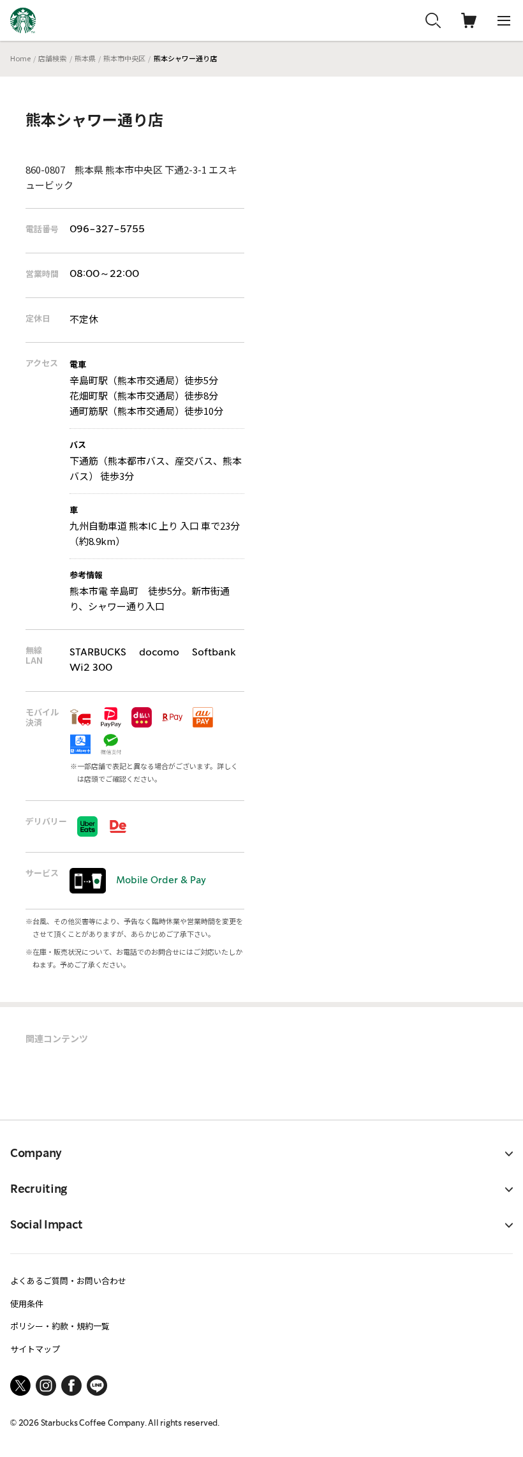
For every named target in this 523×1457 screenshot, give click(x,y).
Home (20, 58)
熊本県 (85, 58)
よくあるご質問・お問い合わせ (68, 1280)
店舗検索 (52, 58)
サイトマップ (35, 1349)
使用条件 (26, 1303)
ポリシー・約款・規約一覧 (60, 1326)
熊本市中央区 (124, 58)
